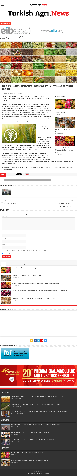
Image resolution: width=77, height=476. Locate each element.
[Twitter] (38, 340)
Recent (3, 264)
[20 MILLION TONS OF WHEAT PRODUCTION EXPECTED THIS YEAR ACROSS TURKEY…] (5, 399)
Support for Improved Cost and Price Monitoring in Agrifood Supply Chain (29, 180)
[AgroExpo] (38, 375)
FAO (6, 180)
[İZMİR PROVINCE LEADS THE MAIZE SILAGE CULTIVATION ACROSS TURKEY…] (5, 406)
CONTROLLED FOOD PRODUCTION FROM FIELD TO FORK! (30, 432)
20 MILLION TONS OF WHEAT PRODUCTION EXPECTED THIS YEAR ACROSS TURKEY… (38, 396)
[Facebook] (35, 340)
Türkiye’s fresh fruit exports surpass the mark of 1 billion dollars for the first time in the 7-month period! (39, 290)
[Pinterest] (41, 340)
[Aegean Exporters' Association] (38, 30)
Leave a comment (8, 93)
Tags (24, 264)
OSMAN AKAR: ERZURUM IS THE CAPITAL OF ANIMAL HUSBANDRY (32, 440)
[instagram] (45, 340)
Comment (5, 216)
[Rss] (31, 340)
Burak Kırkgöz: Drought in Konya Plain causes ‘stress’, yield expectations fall (35, 424)
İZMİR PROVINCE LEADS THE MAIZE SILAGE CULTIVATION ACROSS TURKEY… (36, 404)
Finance (62, 92)
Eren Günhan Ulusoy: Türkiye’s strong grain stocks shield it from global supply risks (34, 298)
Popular (10, 264)
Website (4, 244)
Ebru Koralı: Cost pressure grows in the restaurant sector (64, 130)
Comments (17, 264)
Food (66, 92)
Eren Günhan (15, 23)
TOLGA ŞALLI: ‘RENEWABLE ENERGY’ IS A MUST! (12, 202)
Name (4, 233)
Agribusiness (21, 37)
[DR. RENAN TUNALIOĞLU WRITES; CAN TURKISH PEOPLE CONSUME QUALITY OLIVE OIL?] (5, 414)
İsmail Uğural (7, 92)
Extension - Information (49, 92)
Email (4, 238)
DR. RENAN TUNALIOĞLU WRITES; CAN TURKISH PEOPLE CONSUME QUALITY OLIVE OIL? (40, 412)
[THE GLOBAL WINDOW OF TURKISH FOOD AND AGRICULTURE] (38, 4)
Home (2, 37)
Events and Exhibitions (37, 92)
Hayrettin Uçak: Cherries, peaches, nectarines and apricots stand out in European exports (64, 150)
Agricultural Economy (11, 37)
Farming (58, 92)
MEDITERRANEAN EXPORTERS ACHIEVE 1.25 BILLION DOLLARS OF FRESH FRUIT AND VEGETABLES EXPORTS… (63, 203)
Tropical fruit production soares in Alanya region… (64, 111)
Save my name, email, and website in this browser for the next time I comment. (25, 250)
